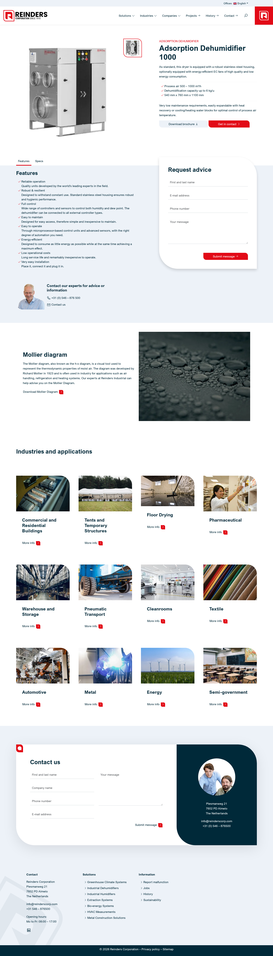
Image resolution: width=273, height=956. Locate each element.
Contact (229, 15)
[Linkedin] (29, 931)
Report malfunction (155, 882)
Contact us (58, 304)
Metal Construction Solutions (106, 918)
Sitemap (168, 949)
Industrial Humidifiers (101, 894)
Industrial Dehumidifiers (103, 888)
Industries (147, 15)
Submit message (224, 256)
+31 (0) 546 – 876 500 (65, 298)
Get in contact (227, 124)
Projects (192, 15)
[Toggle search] (245, 16)
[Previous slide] (133, 45)
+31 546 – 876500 (38, 909)
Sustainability (152, 900)
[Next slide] (133, 53)
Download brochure (182, 124)
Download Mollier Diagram (40, 392)
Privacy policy (151, 949)
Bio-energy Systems (100, 906)
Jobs (146, 888)
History (211, 15)
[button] (132, 48)
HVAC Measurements (101, 912)
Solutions (125, 15)
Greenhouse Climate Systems (107, 882)
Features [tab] (24, 161)
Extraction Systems (100, 900)
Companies (170, 15)
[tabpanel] (75, 221)
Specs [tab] (39, 161)
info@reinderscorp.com (216, 821)
